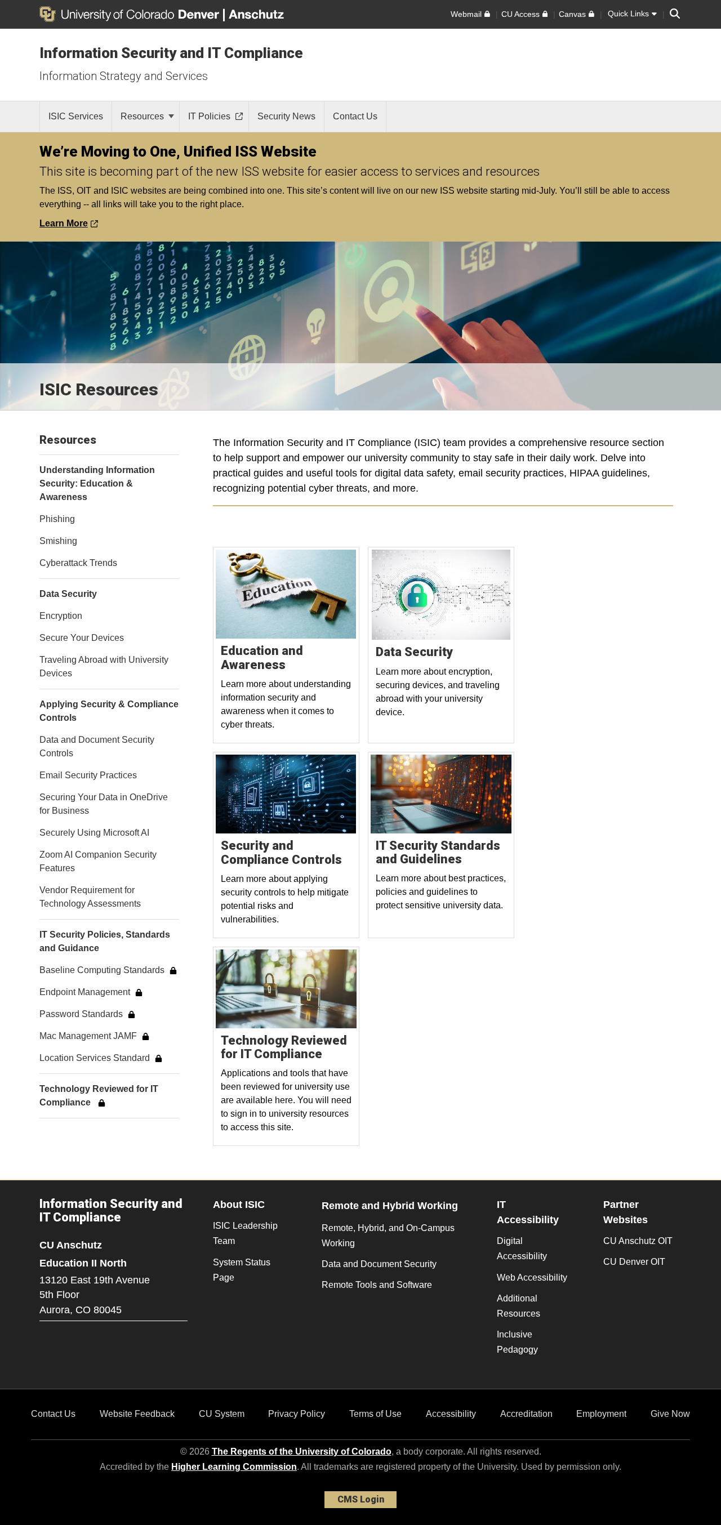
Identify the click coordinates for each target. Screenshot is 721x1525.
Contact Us (53, 1414)
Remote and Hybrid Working (390, 1205)
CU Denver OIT (634, 1262)
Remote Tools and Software (377, 1285)
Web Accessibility (532, 1277)
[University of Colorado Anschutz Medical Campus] (257, 14)
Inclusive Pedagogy (517, 1342)
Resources (143, 116)
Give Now (670, 1414)
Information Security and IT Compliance (171, 52)
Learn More (63, 223)
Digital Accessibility (522, 1248)
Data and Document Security (379, 1264)
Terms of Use (375, 1414)
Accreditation (526, 1414)
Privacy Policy (296, 1414)
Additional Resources (518, 1306)
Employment (601, 1414)
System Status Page (241, 1270)
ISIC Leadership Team (245, 1233)
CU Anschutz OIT (638, 1241)
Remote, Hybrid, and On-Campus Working (388, 1235)
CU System (221, 1414)
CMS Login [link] (360, 1499)
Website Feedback (137, 1414)
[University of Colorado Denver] (131, 14)
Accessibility (451, 1414)
